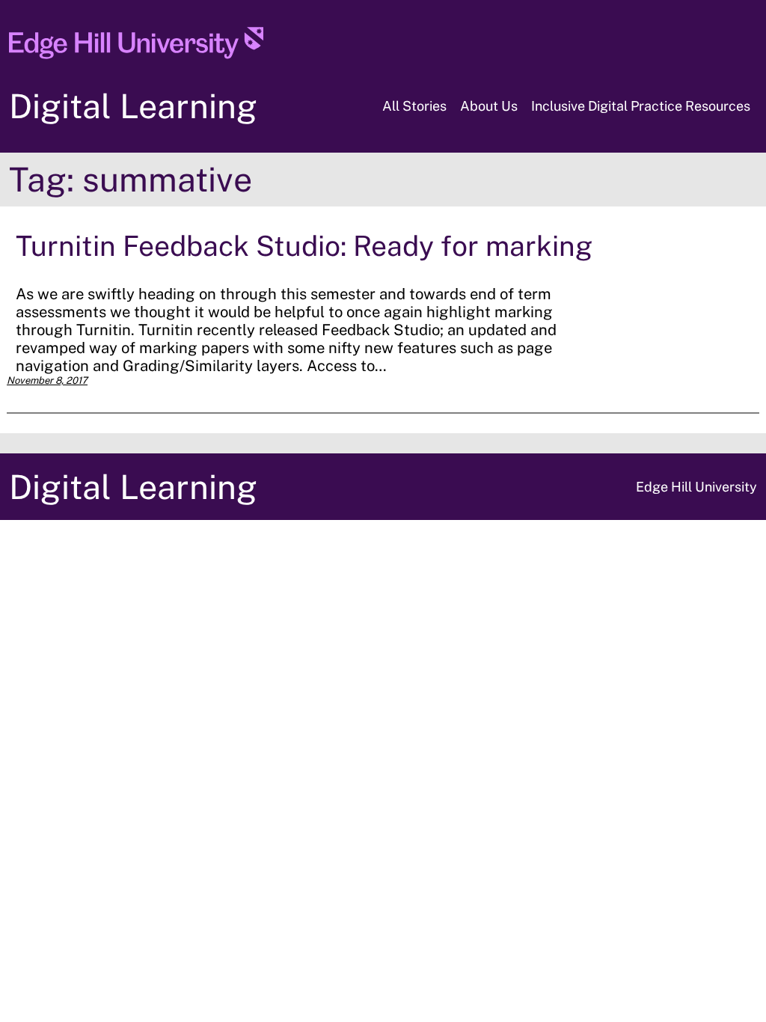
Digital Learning (133, 106)
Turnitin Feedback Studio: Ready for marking (304, 246)
